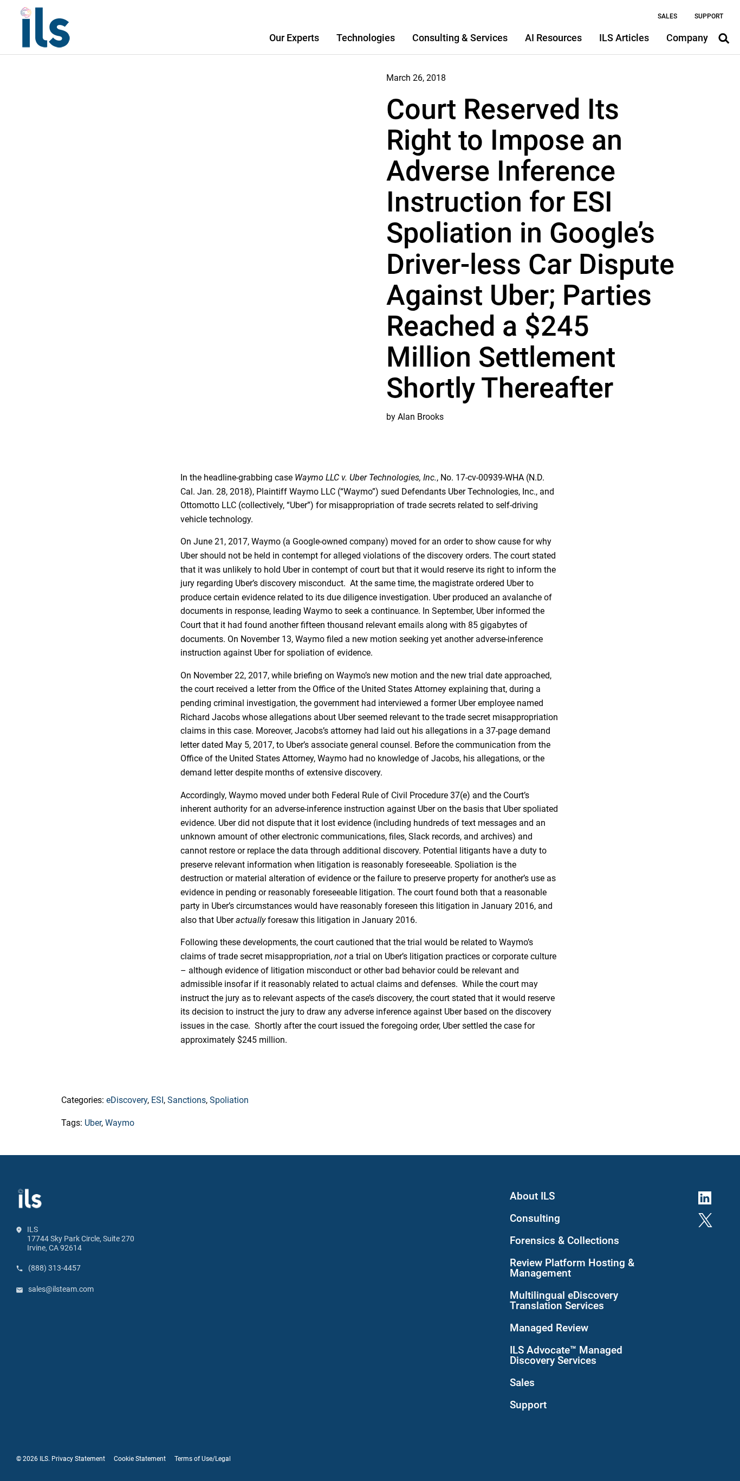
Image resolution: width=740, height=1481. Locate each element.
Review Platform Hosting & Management (572, 1268)
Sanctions (186, 1100)
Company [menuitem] (687, 37)
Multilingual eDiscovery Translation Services (564, 1301)
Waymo (119, 1123)
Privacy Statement (78, 1459)
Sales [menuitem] (667, 16)
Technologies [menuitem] (365, 37)
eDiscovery (126, 1100)
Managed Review (549, 1328)
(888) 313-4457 (54, 1268)
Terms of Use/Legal (202, 1459)
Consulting (535, 1218)
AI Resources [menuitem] (553, 37)
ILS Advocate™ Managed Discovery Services (566, 1355)
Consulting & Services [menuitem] (460, 37)
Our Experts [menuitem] (294, 37)
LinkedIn (709, 1196)
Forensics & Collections (564, 1241)
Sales (522, 1383)
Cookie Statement (140, 1459)
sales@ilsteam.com (61, 1289)
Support (528, 1405)
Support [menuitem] (708, 16)
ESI (157, 1100)
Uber (93, 1123)
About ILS (532, 1196)
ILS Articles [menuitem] (624, 37)
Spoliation (229, 1100)
